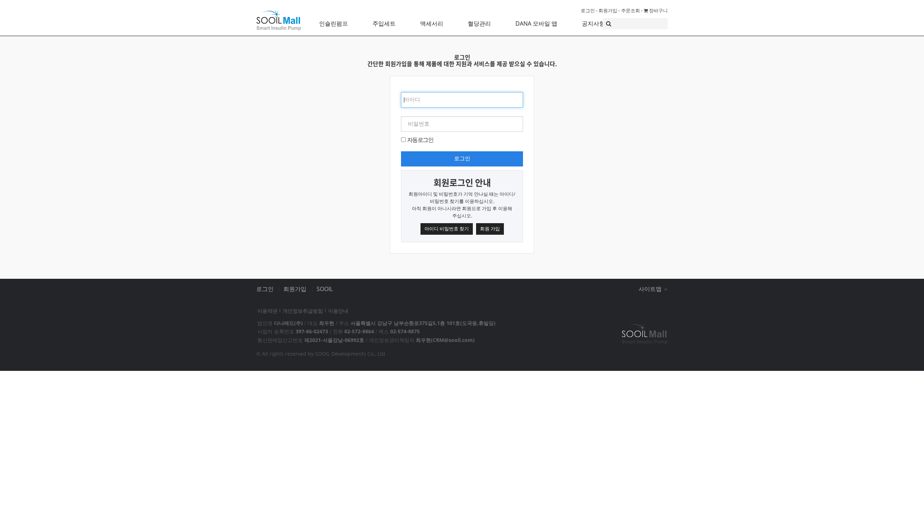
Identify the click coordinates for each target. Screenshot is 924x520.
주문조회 (630, 10)
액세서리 (431, 23)
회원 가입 (490, 228)
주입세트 (384, 23)
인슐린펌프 (333, 23)
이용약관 (267, 310)
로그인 (588, 10)
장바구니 (658, 10)
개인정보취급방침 (303, 310)
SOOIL (325, 289)
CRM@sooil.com (453, 340)
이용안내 (338, 310)
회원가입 (607, 10)
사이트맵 (650, 289)
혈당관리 (479, 23)
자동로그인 (420, 140)
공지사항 (593, 23)
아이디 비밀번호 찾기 (446, 228)
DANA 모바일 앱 (536, 23)
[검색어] (635, 23)
